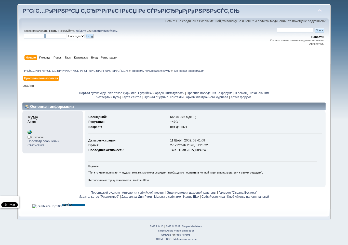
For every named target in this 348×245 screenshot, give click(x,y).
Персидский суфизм (105, 192)
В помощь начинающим (252, 93)
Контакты (177, 97)
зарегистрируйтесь (104, 30)
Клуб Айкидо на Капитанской (248, 196)
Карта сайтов (131, 97)
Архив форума (241, 97)
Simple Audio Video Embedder (176, 230)
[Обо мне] (30, 133)
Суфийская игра (213, 196)
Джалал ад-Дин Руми (137, 196)
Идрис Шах (191, 196)
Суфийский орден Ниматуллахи (161, 93)
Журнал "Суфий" (155, 97)
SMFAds (166, 234)
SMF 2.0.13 (157, 226)
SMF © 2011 (173, 226)
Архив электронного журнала (207, 97)
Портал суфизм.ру (92, 93)
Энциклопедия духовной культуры (191, 192)
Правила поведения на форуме (210, 93)
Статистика (36, 145)
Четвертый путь (107, 97)
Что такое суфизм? (122, 93)
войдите (81, 30)
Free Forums (183, 234)
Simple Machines (192, 226)
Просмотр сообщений (43, 141)
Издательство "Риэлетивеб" (99, 196)
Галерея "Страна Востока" (238, 192)
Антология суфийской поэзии (143, 192)
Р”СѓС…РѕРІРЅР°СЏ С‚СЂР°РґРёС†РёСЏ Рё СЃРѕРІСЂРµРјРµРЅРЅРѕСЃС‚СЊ (130, 11)
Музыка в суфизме (167, 196)
